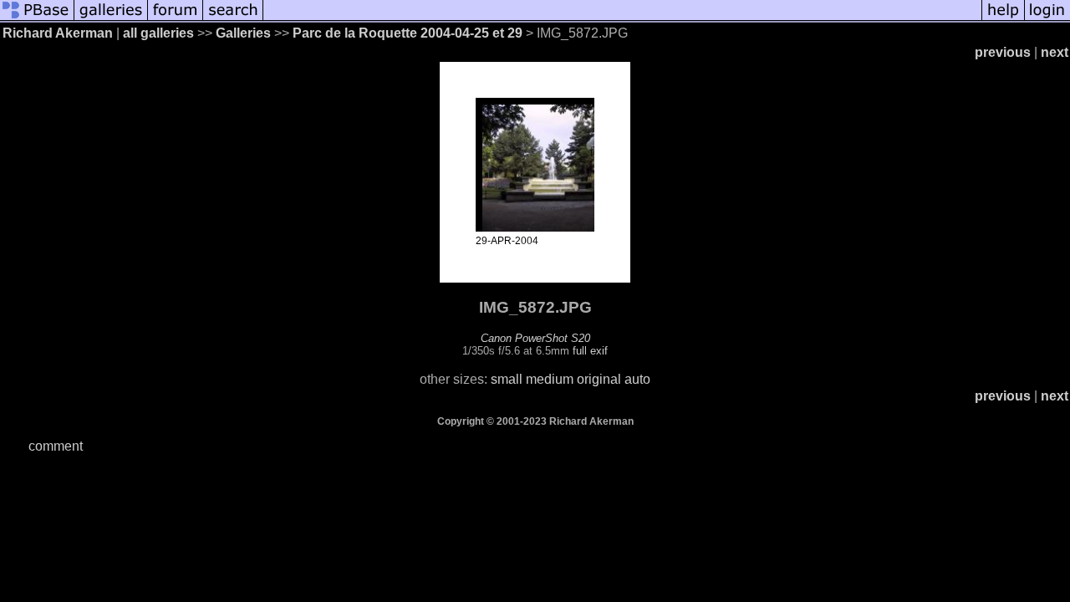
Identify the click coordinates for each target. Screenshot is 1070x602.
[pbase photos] (37, 19)
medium (549, 379)
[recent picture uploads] (111, 19)
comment (55, 446)
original (599, 379)
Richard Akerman (58, 33)
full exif (590, 350)
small (506, 379)
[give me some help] (1003, 19)
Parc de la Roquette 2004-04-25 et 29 (407, 33)
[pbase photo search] (233, 19)
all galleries (158, 33)
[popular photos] (622, 19)
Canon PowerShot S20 (535, 338)
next (1054, 52)
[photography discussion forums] (175, 19)
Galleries (243, 33)
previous (1003, 52)
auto (637, 379)
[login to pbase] (1047, 19)
